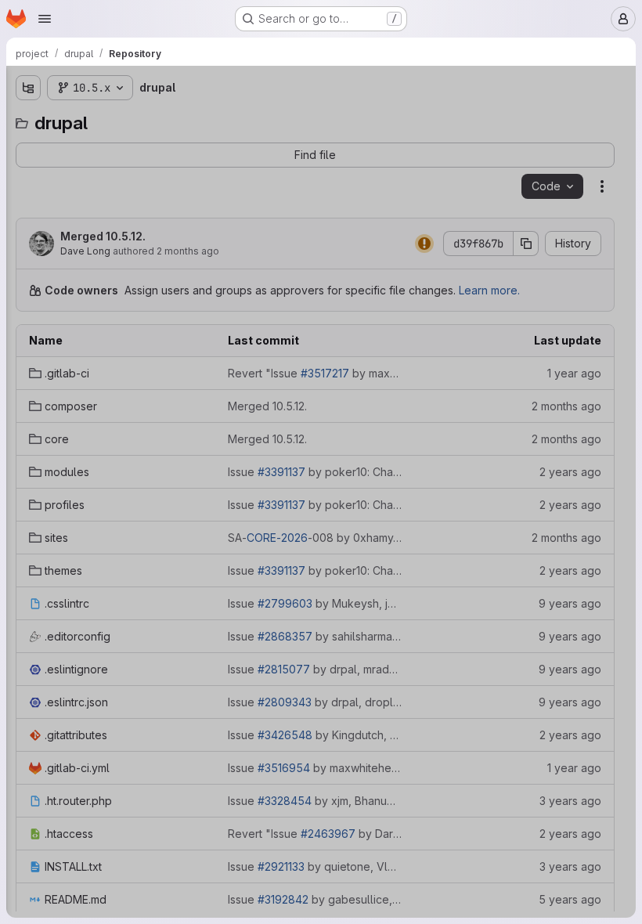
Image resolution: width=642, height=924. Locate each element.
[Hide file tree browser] (28, 87)
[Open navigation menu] (44, 18)
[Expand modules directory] (28, 221)
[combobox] (128, 118)
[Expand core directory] (28, 196)
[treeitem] (130, 146)
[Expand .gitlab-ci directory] (28, 146)
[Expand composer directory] (28, 171)
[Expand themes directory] (28, 296)
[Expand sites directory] (28, 271)
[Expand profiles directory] (28, 246)
